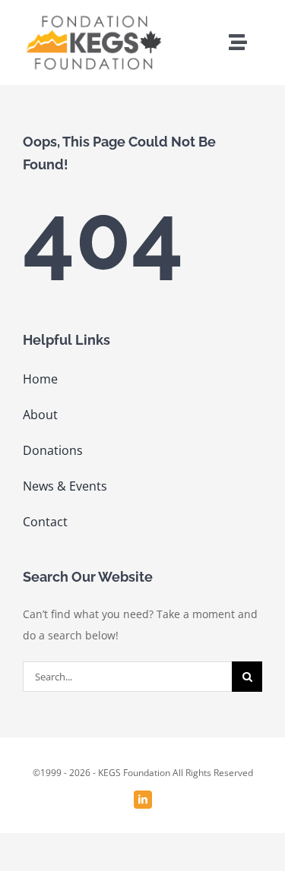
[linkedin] (143, 800)
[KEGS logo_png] (93, 17)
